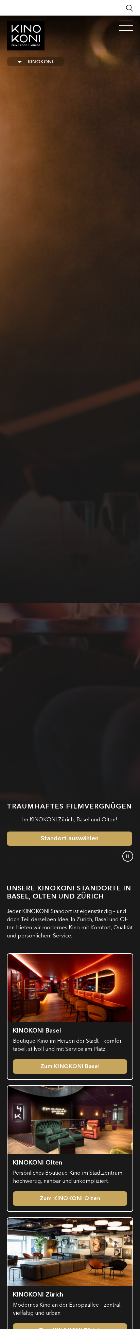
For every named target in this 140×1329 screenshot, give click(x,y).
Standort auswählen (70, 838)
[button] (127, 856)
